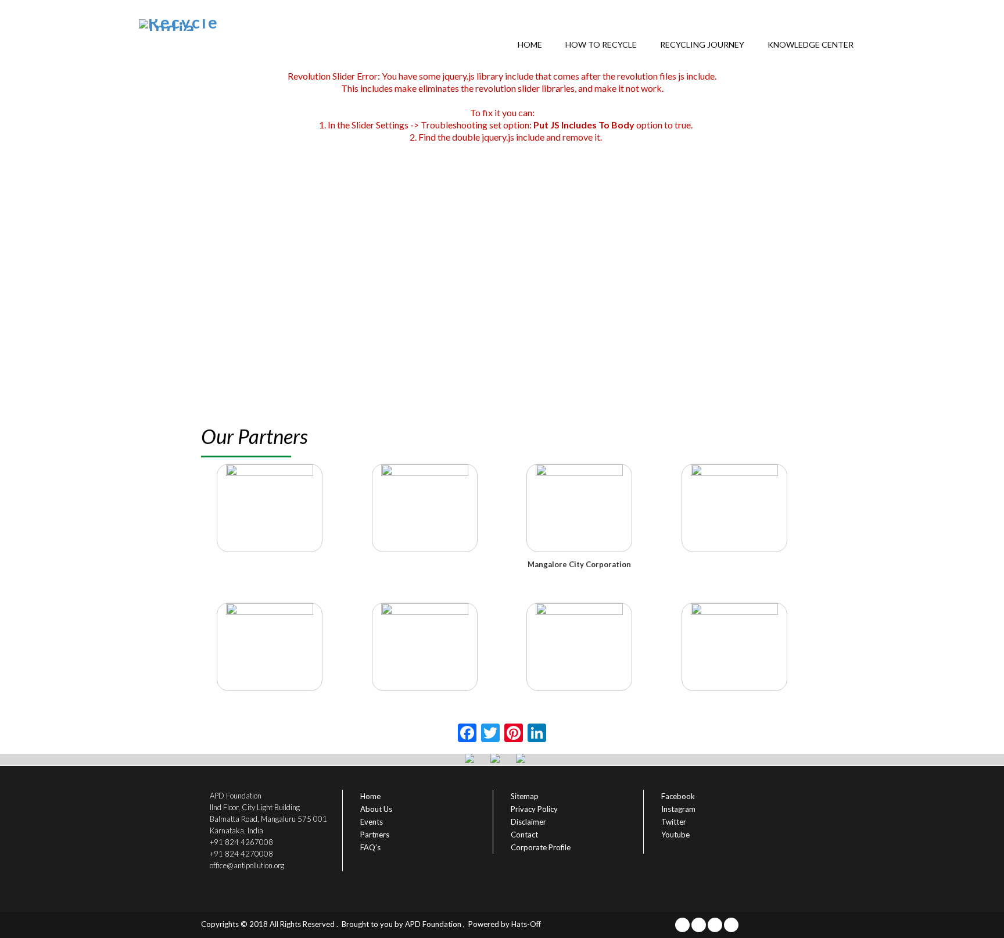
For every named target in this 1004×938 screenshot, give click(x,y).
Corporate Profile (541, 847)
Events (371, 821)
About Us (376, 809)
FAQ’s (370, 847)
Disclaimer (528, 821)
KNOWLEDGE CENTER (811, 44)
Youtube (675, 834)
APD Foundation (433, 924)
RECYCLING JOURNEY (702, 44)
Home (370, 796)
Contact (524, 834)
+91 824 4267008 (241, 842)
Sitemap (525, 796)
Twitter (673, 821)
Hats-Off (526, 924)
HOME (530, 44)
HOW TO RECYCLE (601, 44)
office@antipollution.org (247, 865)
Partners (374, 834)
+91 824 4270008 (241, 853)
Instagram (678, 809)
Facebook (678, 796)
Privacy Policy (534, 809)
